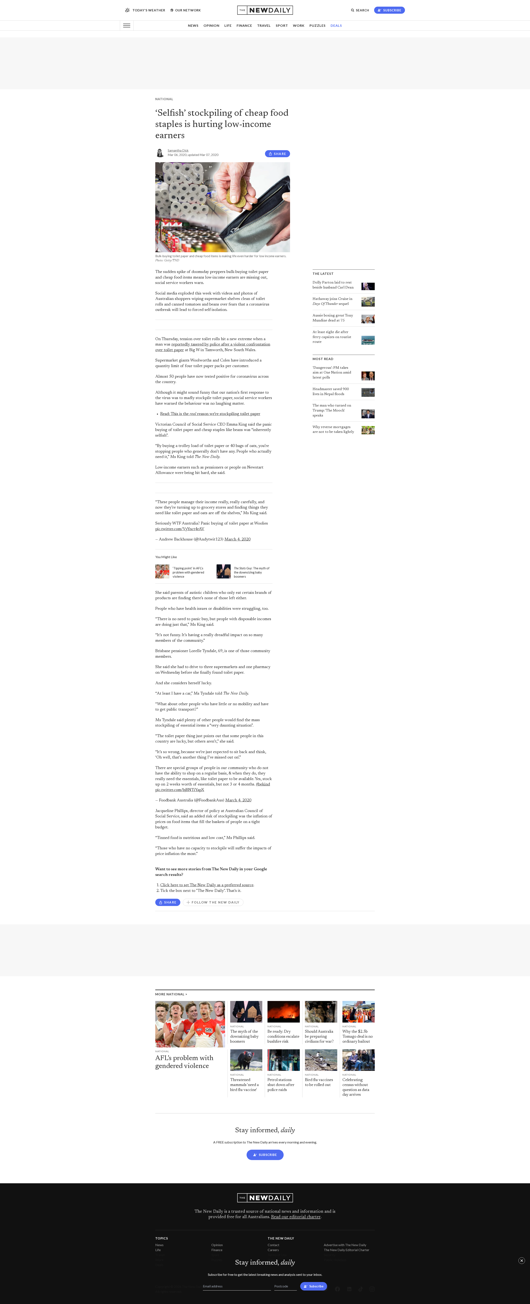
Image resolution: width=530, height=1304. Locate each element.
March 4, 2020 (237, 540)
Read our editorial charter (295, 1217)
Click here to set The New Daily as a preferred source (206, 885)
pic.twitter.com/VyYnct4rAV (179, 529)
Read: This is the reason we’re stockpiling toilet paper (210, 414)
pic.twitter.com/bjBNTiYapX (179, 790)
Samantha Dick (178, 150)
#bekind (263, 785)
